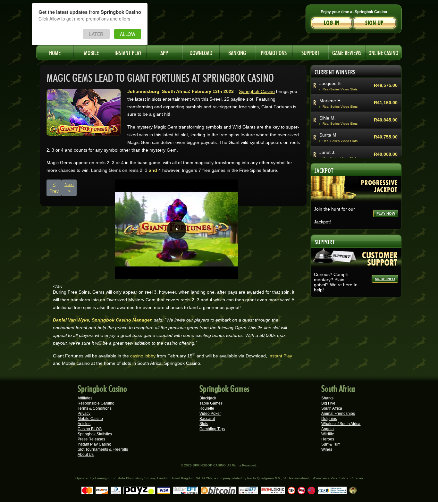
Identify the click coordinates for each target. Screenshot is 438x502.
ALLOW (127, 34)
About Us (86, 454)
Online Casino (383, 52)
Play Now (385, 213)
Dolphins (329, 418)
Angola (327, 429)
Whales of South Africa (340, 424)
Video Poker (210, 413)
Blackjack (207, 398)
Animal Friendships (338, 413)
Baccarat (207, 418)
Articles (84, 424)
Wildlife (327, 434)
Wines (326, 449)
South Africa (331, 408)
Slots (203, 424)
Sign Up (374, 23)
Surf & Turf (330, 444)
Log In (332, 23)
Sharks (327, 398)
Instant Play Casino (94, 444)
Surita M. (328, 135)
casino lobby (143, 355)
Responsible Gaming (96, 403)
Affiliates (85, 398)
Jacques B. (330, 83)
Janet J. (327, 152)
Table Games (211, 403)
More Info (385, 279)
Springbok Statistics (95, 434)
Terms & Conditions (95, 408)
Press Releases (91, 439)
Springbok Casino (257, 91)
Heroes (327, 439)
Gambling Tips (212, 429)
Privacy (84, 413)
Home (55, 52)
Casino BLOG (90, 429)
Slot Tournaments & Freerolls (103, 449)
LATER (96, 34)
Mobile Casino (90, 418)
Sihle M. (327, 118)
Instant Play (280, 355)
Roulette (206, 408)
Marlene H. (330, 100)
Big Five (328, 403)
